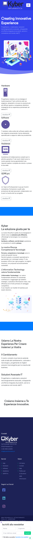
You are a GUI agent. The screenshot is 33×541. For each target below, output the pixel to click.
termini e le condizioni (22, 537)
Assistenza (6, 471)
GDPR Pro (5, 473)
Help (4, 463)
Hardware (5, 466)
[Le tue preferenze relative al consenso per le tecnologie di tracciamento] (30, 538)
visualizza (5, 114)
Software (5, 468)
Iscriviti (27, 533)
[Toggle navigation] (28, 5)
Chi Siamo (22, 463)
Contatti (21, 466)
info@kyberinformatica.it (8, 451)
